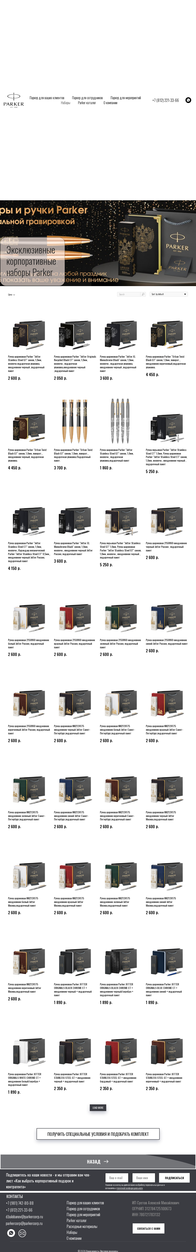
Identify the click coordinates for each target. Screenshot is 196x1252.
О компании (110, 102)
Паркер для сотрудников (87, 97)
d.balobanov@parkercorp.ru (24, 1216)
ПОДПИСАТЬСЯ (174, 1178)
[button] (98, 1134)
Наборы (65, 102)
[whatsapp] (188, 100)
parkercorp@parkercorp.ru (24, 1223)
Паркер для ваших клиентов (46, 97)
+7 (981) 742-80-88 (20, 1203)
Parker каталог (87, 102)
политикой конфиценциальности (130, 1188)
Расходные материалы (82, 1226)
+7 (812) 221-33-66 (165, 100)
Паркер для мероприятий (125, 97)
